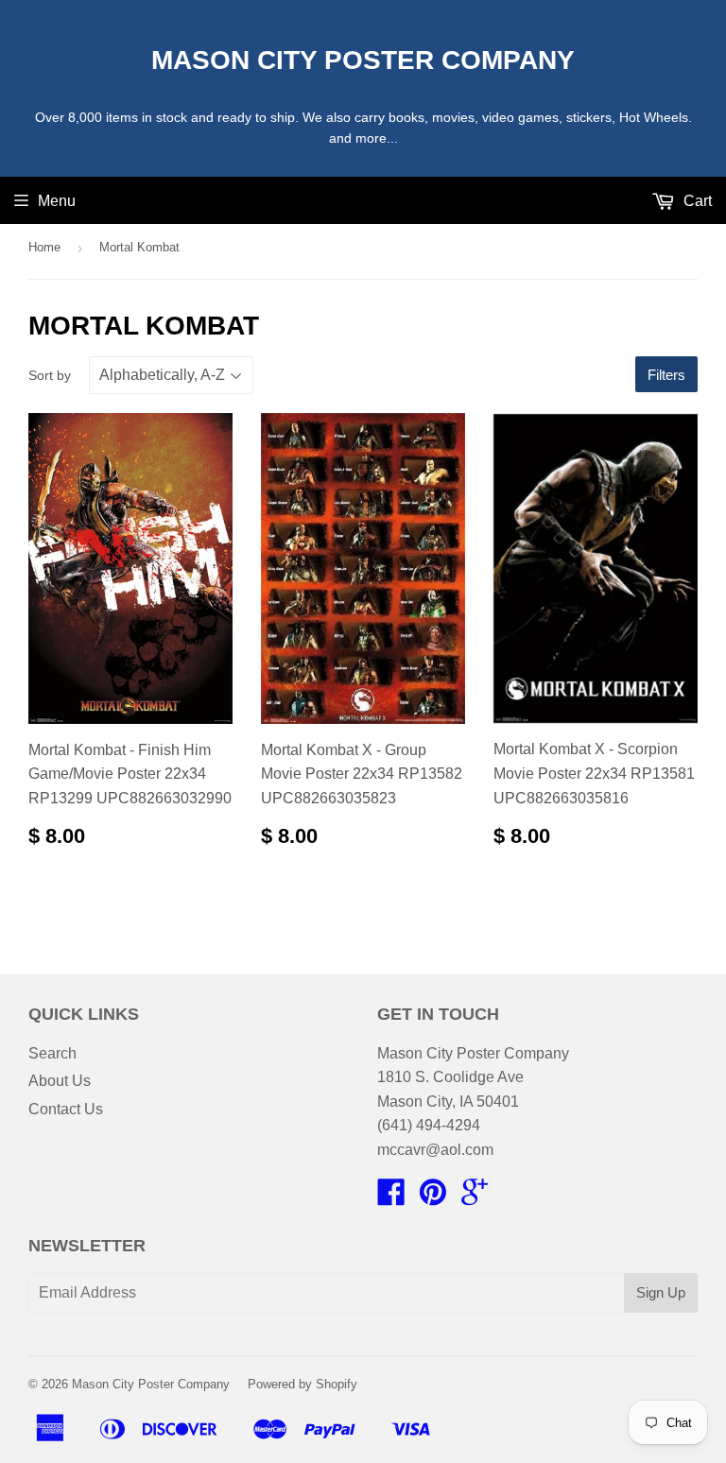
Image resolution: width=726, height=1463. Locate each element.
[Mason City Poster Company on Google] (474, 1198)
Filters (666, 375)
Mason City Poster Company (363, 60)
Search (52, 1053)
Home (44, 247)
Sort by (49, 375)
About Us (59, 1081)
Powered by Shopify (302, 1384)
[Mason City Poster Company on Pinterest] (433, 1198)
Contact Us (65, 1109)
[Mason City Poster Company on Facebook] (391, 1198)
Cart (696, 201)
